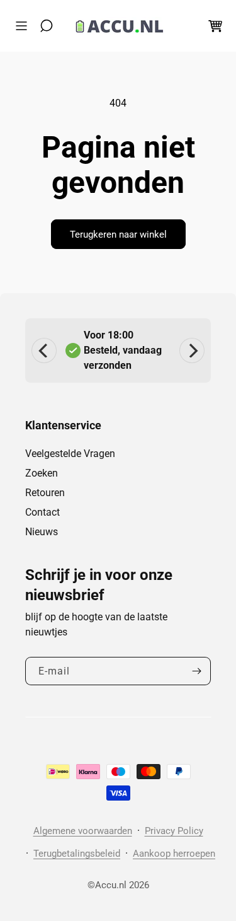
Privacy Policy (174, 831)
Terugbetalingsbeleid (76, 853)
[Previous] (44, 350)
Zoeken (41, 473)
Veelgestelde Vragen (70, 454)
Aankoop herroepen (174, 853)
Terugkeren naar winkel (118, 234)
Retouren (45, 493)
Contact (42, 512)
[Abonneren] (196, 671)
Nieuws (41, 532)
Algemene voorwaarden (82, 831)
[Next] (192, 350)
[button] (24, 26)
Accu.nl (110, 885)
